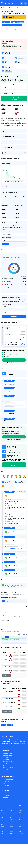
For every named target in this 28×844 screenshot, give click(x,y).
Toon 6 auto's (6, 675)
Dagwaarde (6, 757)
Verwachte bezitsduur (7, 310)
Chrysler (11, 808)
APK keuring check (8, 768)
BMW (20, 805)
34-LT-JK (5, 667)
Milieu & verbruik (9, 136)
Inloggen (5, 797)
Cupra (2, 810)
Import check (6, 770)
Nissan (2, 824)
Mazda (20, 819)
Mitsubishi (21, 821)
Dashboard (6, 793)
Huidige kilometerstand (7, 231)
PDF (3, 725)
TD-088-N (5, 691)
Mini (10, 821)
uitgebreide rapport (6, 47)
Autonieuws (6, 781)
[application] (14, 174)
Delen (9, 725)
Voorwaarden (6, 785)
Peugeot (20, 824)
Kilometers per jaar (6, 304)
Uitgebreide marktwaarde (17, 22)
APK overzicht (18, 25)
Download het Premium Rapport (14, 98)
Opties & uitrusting (10, 152)
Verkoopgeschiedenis (8, 25)
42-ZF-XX (5, 655)
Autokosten (6, 759)
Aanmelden (6, 795)
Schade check (6, 22)
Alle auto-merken (7, 772)
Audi (11, 805)
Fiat (10, 812)
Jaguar (20, 814)
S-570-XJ (5, 659)
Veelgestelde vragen (8, 779)
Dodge (2, 812)
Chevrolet (3, 808)
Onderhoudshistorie (8, 763)
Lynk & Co (12, 819)
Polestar (2, 826)
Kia (10, 817)
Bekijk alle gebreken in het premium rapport (14, 549)
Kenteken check (4, 7)
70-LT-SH (5, 695)
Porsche (11, 826)
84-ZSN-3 (5, 670)
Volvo (2, 835)
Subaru (11, 831)
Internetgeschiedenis (8, 761)
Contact (5, 783)
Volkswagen (21, 833)
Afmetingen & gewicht (11, 142)
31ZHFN (5, 702)
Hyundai (11, 814)
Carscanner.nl (15, 841)
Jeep (2, 817)
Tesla (2, 833)
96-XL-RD (5, 699)
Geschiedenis (8, 147)
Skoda (20, 828)
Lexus (2, 819)
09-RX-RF (5, 663)
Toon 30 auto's (7, 711)
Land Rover (21, 817)
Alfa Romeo (3, 805)
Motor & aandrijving (10, 131)
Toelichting (5, 186)
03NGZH (5, 706)
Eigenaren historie (7, 753)
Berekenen (5, 244)
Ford (20, 812)
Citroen (20, 808)
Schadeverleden (7, 755)
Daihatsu (20, 810)
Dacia (11, 810)
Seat (11, 828)
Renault (20, 826)
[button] (14, 278)
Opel (11, 824)
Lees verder (4, 127)
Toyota (10, 7)
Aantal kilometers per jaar (8, 237)
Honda (2, 814)
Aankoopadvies (7, 765)
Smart (2, 831)
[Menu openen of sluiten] (25, 3)
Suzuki (20, 831)
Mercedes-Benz (4, 821)
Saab (2, 828)
